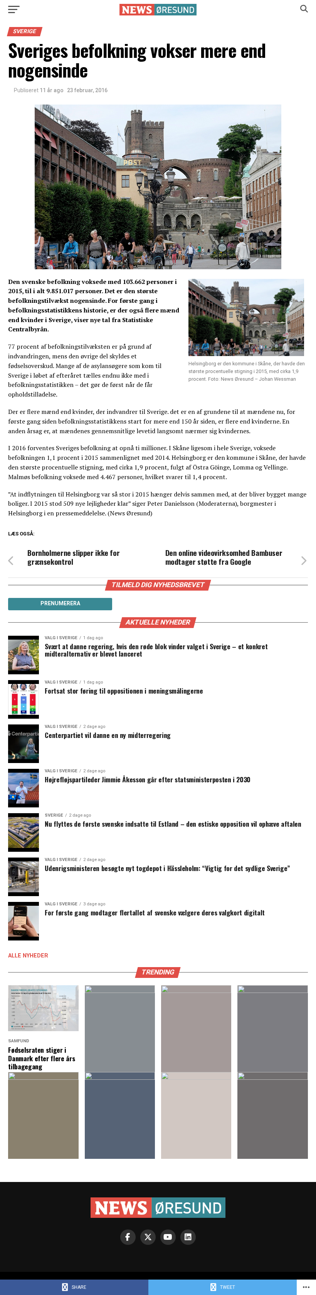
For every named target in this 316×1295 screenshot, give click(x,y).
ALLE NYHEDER (28, 955)
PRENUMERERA (60, 603)
